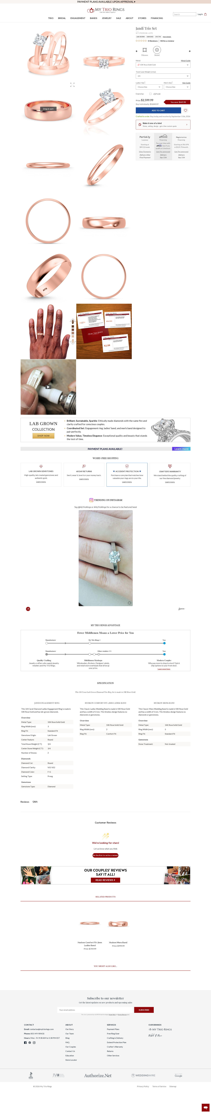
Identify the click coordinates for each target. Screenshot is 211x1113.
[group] (48, 109)
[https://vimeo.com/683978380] (48, 387)
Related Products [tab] (106, 896)
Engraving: (140, 94)
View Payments (145, 152)
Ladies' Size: (141, 83)
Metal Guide (185, 61)
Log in (200, 14)
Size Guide (186, 83)
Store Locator (71, 1060)
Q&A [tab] (35, 801)
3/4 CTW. (158, 36)
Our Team (69, 1033)
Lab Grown (141, 36)
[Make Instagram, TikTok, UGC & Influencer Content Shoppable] (181, 609)
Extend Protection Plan (116, 1042)
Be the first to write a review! (105, 855)
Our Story (69, 1029)
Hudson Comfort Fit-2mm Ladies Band (90, 943)
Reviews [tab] (25, 801)
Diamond (150, 36)
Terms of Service (122, 1014)
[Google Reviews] (178, 1075)
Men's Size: (177, 83)
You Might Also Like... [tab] (105, 966)
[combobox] (163, 65)
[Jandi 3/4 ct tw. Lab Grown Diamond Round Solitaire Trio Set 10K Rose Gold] (104, 331)
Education (69, 1055)
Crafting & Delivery (115, 1038)
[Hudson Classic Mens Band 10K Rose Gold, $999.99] (118, 923)
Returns (110, 1051)
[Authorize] (98, 1075)
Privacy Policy (112, 1014)
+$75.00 (156, 94)
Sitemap (172, 1086)
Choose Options (90, 935)
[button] (72, 84)
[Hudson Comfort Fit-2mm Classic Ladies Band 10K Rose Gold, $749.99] (90, 923)
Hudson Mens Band (118, 942)
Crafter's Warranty (115, 1047)
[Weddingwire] (143, 1075)
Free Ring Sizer (113, 1033)
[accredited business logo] (31, 1075)
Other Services (113, 1055)
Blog (67, 1038)
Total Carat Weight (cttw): (146, 72)
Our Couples (70, 1047)
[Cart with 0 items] (206, 14)
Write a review (167, 41)
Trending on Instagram (108, 500)
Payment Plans (113, 1029)
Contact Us (70, 1051)
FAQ (67, 1042)
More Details (167, 36)
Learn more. (41, 481)
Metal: (163, 61)
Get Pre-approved (163, 152)
